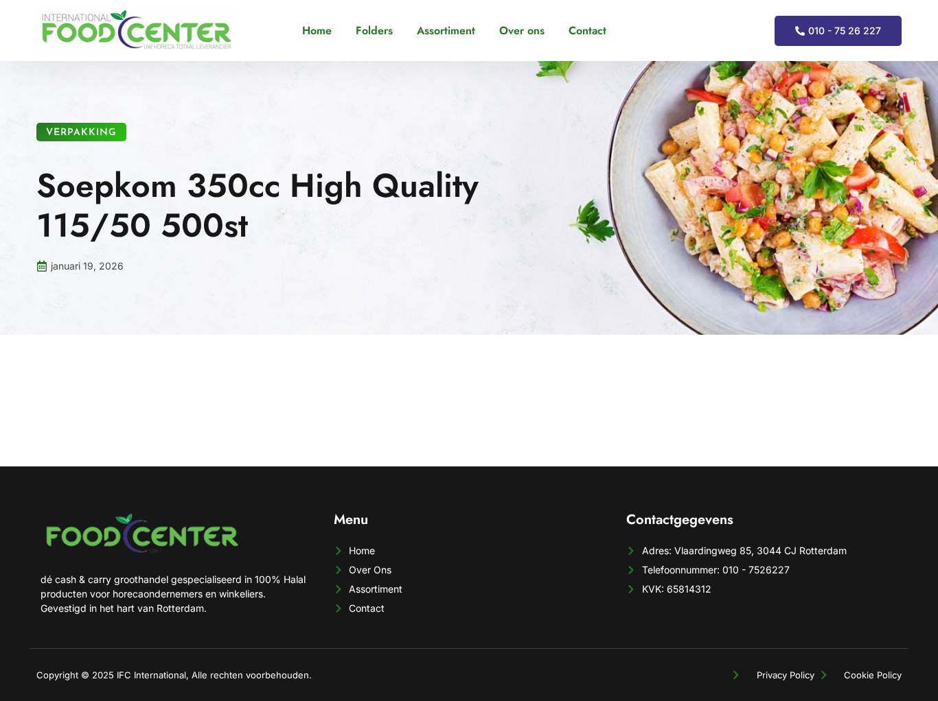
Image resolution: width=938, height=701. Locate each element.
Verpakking (81, 133)
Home (317, 30)
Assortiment (446, 30)
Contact (587, 30)
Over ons (522, 30)
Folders (374, 30)
